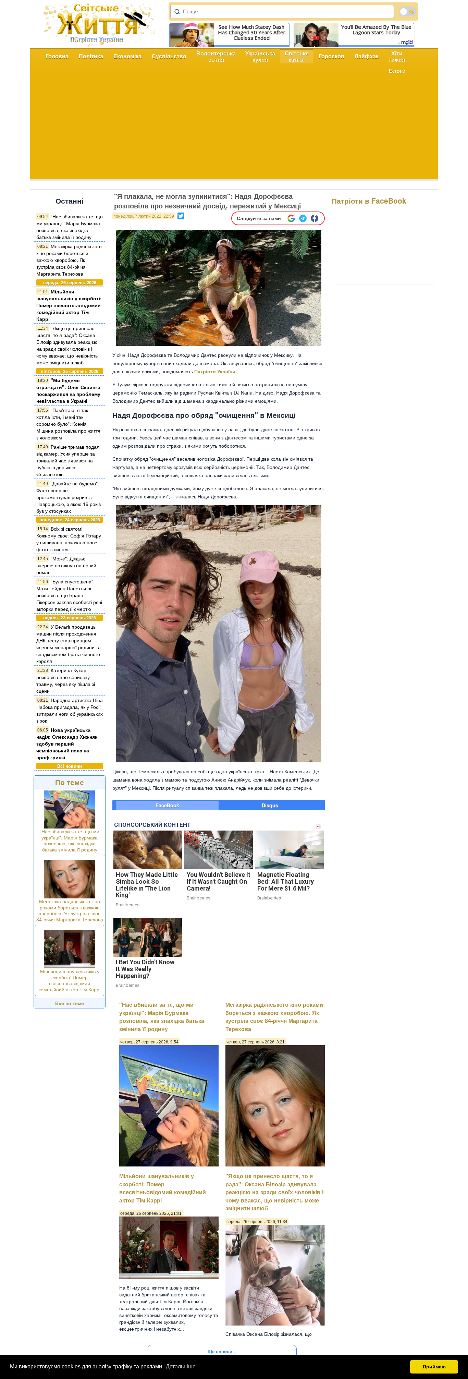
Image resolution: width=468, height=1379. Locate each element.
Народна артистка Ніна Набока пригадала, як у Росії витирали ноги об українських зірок (69, 710)
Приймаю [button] (434, 1366)
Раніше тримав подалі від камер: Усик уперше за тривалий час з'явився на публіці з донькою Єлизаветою (68, 460)
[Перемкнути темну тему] (407, 11)
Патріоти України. (215, 371)
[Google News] (291, 218)
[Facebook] (314, 218)
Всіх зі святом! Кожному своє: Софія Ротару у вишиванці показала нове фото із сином (68, 539)
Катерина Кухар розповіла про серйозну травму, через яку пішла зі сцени (65, 680)
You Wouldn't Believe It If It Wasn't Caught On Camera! (218, 881)
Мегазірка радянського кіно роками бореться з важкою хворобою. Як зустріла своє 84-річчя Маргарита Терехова (69, 260)
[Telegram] (303, 218)
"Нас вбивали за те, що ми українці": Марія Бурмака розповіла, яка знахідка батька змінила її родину (69, 226)
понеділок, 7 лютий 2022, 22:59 (143, 216)
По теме (69, 782)
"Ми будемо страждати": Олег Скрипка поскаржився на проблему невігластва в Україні (68, 390)
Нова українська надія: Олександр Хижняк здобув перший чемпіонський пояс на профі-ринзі (66, 743)
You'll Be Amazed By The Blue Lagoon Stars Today (376, 29)
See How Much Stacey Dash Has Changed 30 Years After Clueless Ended (251, 32)
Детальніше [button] (181, 1366)
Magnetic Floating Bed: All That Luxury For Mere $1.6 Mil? (285, 881)
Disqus (270, 805)
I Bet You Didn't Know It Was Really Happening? (145, 968)
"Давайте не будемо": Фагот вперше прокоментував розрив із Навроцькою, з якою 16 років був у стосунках (68, 497)
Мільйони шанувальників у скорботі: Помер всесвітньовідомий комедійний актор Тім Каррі (69, 305)
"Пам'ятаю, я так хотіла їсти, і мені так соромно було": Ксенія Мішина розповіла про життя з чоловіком (68, 424)
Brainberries (127, 904)
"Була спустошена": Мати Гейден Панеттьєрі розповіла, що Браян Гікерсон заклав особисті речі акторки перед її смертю (69, 595)
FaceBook (167, 805)
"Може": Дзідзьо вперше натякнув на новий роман (66, 565)
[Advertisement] (234, 131)
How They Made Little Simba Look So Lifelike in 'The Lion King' (147, 884)
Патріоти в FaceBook (369, 200)
